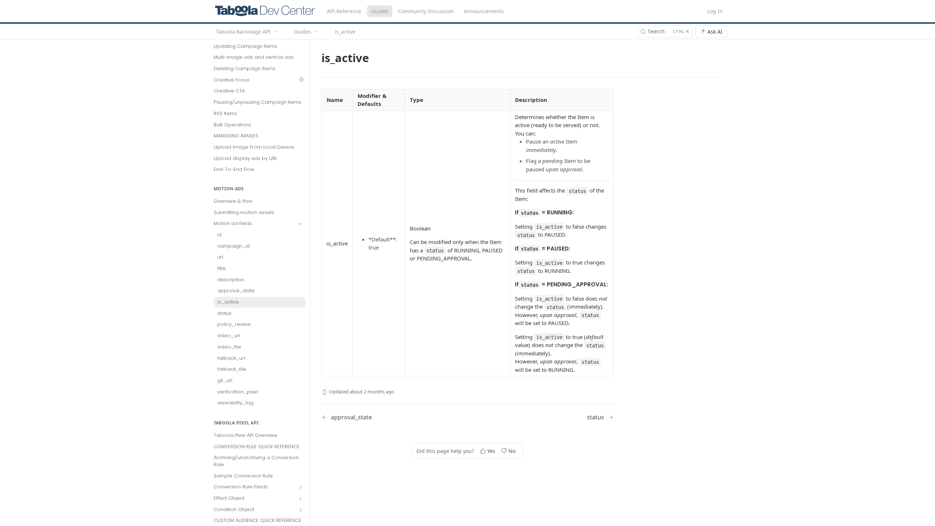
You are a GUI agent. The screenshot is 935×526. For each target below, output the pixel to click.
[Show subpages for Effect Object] (301, 499)
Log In (715, 11)
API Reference (344, 11)
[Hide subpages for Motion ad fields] (301, 224)
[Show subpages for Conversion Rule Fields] (301, 487)
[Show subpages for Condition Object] (301, 510)
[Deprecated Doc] (301, 79)
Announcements (484, 11)
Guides (379, 11)
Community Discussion (426, 11)
